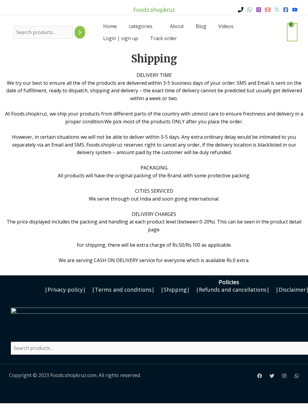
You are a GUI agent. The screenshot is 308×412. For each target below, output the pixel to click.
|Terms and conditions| (123, 289)
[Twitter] (276, 9)
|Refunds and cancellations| (233, 289)
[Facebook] (285, 9)
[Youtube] (294, 9)
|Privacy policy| (65, 289)
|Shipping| (175, 289)
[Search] (80, 32)
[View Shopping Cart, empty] (292, 32)
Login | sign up (120, 38)
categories (140, 26)
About (177, 26)
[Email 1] (267, 9)
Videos (225, 26)
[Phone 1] (240, 9)
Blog (201, 26)
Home (110, 26)
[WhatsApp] (249, 9)
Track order (163, 38)
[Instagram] (258, 9)
